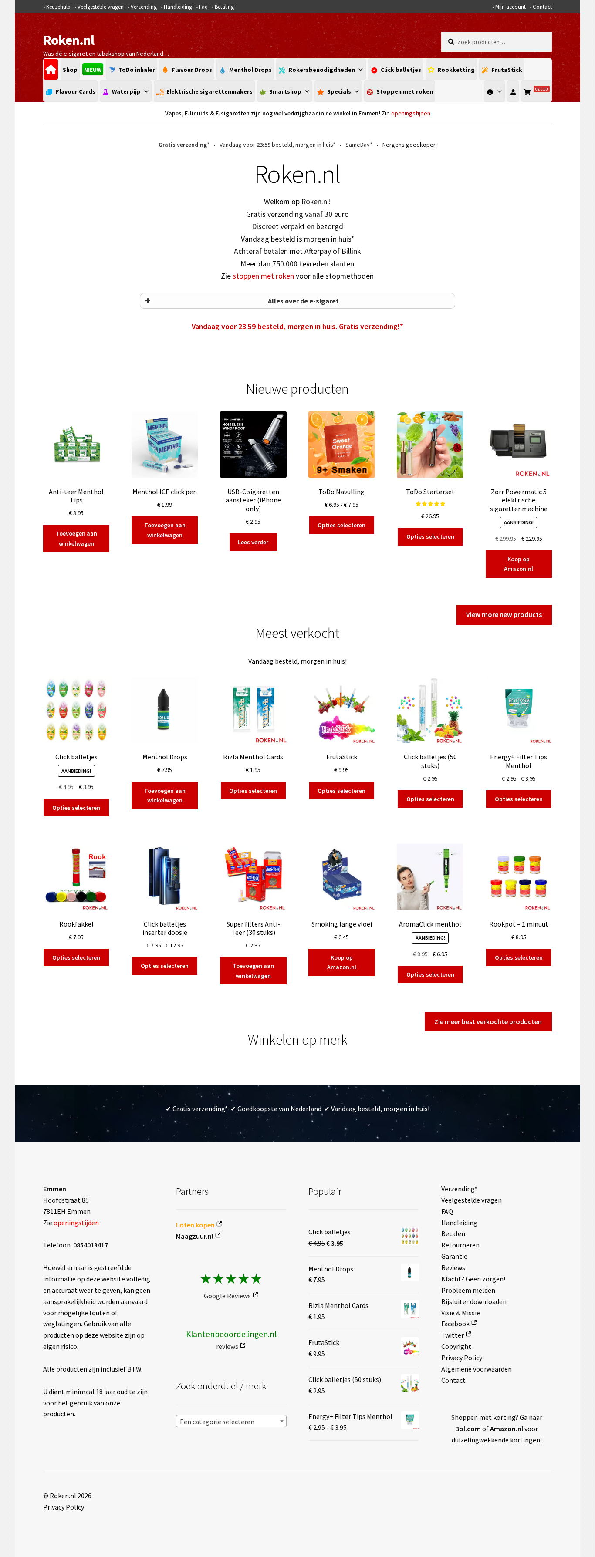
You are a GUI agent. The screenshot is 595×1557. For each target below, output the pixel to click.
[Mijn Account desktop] (513, 91)
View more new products (504, 614)
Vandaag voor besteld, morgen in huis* (277, 144)
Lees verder (253, 542)
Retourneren (460, 1244)
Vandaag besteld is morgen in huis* (297, 239)
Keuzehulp (58, 6)
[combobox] (231, 1421)
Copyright (456, 1346)
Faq (203, 6)
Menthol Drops (250, 70)
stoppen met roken (263, 276)
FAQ (447, 1211)
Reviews (453, 1267)
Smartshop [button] (285, 91)
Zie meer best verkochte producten (488, 1021)
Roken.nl (68, 40)
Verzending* (459, 1188)
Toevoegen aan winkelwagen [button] (76, 538)
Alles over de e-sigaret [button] (303, 301)
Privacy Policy (461, 1357)
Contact (542, 6)
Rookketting (456, 70)
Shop (70, 70)
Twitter (452, 1335)
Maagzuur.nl (194, 1236)
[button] (494, 91)
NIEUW (92, 70)
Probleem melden (468, 1290)
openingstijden (410, 113)
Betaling (224, 6)
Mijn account (510, 6)
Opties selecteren (341, 525)
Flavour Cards (75, 91)
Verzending (144, 6)
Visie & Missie (460, 1312)
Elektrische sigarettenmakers (209, 91)
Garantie (454, 1256)
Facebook (455, 1323)
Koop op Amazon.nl (518, 564)
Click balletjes (401, 70)
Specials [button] (339, 91)
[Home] (50, 69)
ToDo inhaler (136, 70)
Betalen (453, 1233)
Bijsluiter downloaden (474, 1301)
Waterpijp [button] (126, 91)
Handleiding (178, 6)
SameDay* (358, 144)
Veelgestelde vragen (101, 6)
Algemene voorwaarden (476, 1369)
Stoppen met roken (404, 91)
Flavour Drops (192, 70)
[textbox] (231, 1421)
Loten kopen (195, 1224)
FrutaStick (506, 70)
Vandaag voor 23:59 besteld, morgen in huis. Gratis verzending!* (297, 326)
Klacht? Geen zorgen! (473, 1278)
